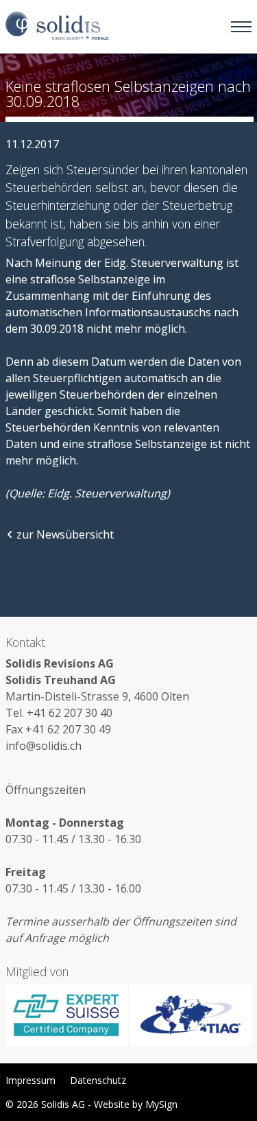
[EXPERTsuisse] (67, 1015)
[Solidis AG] (56, 26)
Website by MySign (136, 1104)
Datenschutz (98, 1080)
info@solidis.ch (43, 745)
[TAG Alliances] (190, 1015)
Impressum (30, 1080)
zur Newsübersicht (65, 534)
